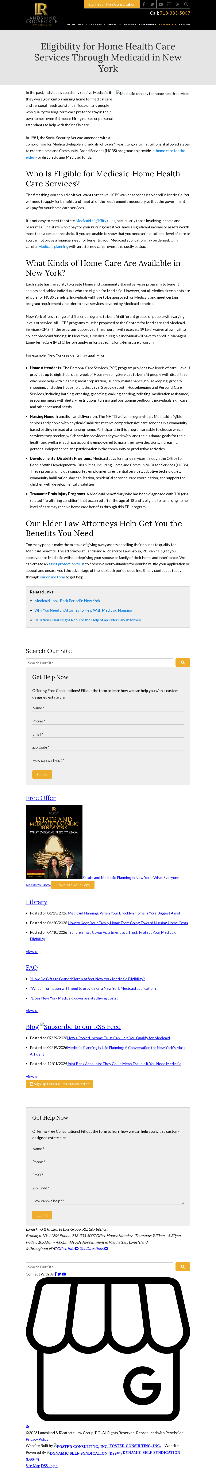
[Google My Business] (169, 4)
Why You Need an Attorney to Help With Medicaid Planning (83, 610)
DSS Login (49, 1465)
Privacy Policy (37, 1439)
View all (32, 951)
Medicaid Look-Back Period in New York (67, 600)
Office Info (66, 1248)
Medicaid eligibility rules (95, 220)
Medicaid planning (53, 246)
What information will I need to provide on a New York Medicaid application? (93, 988)
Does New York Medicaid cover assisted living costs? (74, 998)
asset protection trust (67, 564)
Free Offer (41, 798)
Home (71, 24)
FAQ (32, 967)
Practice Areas (90, 24)
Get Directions (91, 1248)
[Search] (186, 4)
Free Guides (147, 24)
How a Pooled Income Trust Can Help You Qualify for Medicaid (118, 1037)
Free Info (166, 24)
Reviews (130, 24)
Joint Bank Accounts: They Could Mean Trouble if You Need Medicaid (124, 1063)
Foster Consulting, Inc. (134, 1446)
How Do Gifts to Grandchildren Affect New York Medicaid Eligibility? (87, 978)
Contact (186, 24)
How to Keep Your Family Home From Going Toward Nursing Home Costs (128, 922)
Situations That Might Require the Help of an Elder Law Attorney (87, 620)
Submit (42, 774)
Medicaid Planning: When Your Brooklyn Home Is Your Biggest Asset (124, 913)
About (113, 24)
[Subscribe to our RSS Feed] (80, 1027)
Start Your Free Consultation (111, 4)
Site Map (33, 1465)
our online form (52, 577)
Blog (32, 1027)
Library (36, 902)
